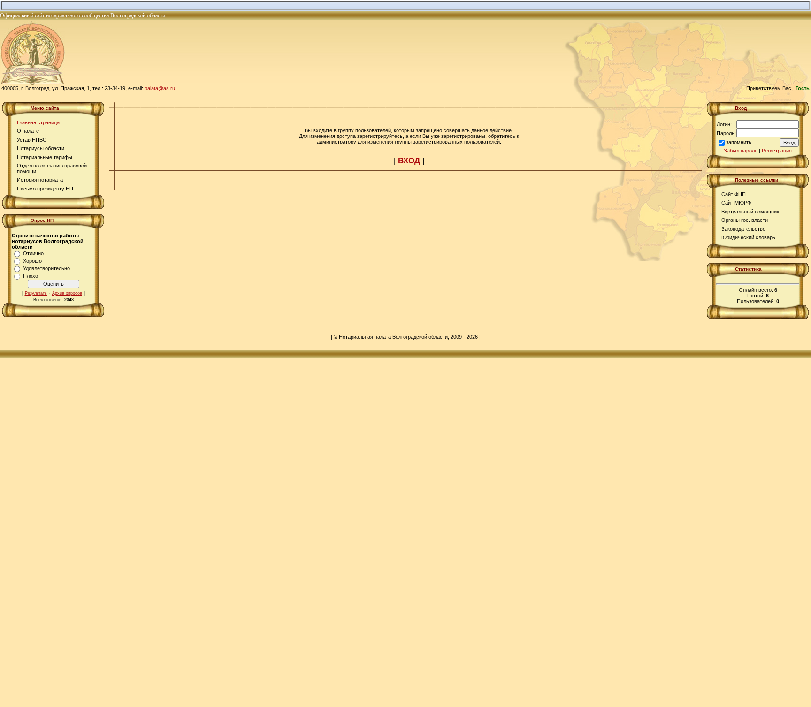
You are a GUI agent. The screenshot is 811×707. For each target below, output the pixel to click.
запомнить (738, 142)
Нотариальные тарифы (44, 157)
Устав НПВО (32, 140)
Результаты (36, 293)
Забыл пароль (740, 150)
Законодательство (743, 229)
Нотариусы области (40, 148)
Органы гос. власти (744, 220)
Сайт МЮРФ (736, 202)
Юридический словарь (748, 237)
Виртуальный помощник (750, 211)
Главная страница (38, 122)
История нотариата (40, 179)
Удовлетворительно (46, 268)
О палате (28, 131)
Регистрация (777, 150)
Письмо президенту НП (45, 188)
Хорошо (32, 261)
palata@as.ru (160, 88)
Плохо (30, 276)
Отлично (33, 253)
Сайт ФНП (733, 194)
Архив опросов (67, 293)
